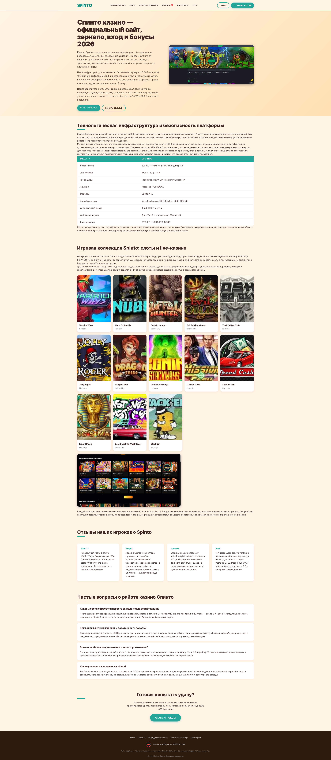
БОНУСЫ (167, 5)
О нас (132, 737)
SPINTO (84, 5)
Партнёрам (196, 737)
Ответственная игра (179, 737)
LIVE (195, 5)
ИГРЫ (132, 5)
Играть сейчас (88, 108)
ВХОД (223, 5)
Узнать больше (114, 108)
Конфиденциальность (157, 737)
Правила (141, 737)
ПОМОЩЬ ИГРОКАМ (148, 5)
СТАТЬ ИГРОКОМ (242, 5)
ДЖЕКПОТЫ (183, 5)
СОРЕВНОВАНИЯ (118, 5)
